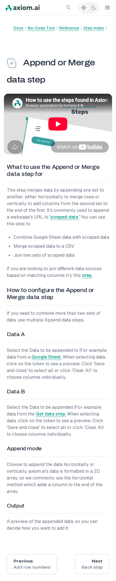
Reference (69, 28)
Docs (18, 28)
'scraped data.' (65, 217)
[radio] (83, 7)
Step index (93, 28)
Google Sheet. (47, 357)
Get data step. (51, 414)
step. (87, 275)
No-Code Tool (41, 28)
